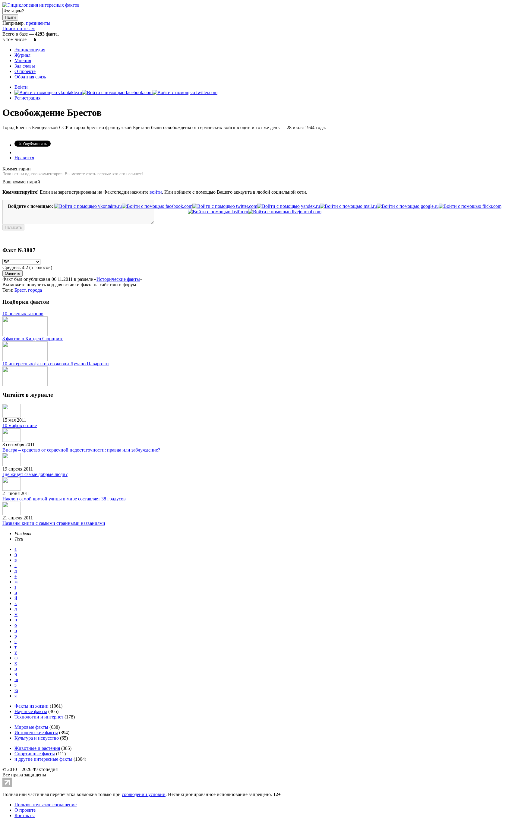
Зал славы (24, 65)
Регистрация (27, 97)
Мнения (22, 60)
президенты (38, 23)
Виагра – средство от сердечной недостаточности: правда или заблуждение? (81, 449)
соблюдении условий (144, 794)
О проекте (25, 71)
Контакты (24, 815)
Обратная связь (30, 76)
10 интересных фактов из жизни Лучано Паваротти (55, 363)
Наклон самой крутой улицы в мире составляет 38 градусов (64, 498)
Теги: (8, 290)
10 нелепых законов (22, 313)
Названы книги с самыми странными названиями (53, 523)
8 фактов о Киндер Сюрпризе (32, 338)
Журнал (22, 55)
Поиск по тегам (18, 28)
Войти (21, 87)
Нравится (24, 157)
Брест (20, 290)
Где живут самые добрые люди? (35, 474)
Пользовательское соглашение (45, 804)
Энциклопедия (29, 49)
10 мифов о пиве (19, 425)
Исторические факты (118, 279)
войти (156, 192)
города (35, 290)
